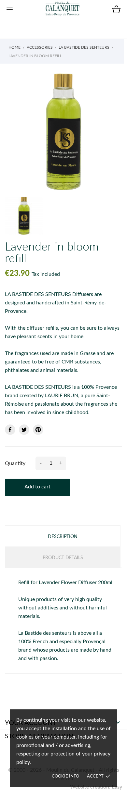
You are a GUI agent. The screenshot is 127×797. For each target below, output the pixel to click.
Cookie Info (65, 776)
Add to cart (37, 486)
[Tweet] (24, 429)
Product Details (63, 558)
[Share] (10, 429)
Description (63, 536)
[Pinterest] (38, 429)
